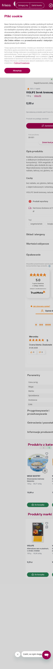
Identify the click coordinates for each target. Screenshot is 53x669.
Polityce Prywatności (21, 63)
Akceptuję (17, 71)
